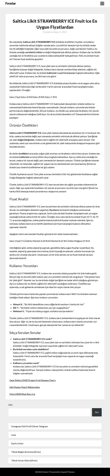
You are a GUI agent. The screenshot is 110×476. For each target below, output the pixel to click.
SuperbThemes (68, 472)
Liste (13, 435)
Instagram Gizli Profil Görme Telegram (29, 426)
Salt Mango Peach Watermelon (24, 387)
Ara (10, 405)
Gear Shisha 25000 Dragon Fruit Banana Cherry (32, 380)
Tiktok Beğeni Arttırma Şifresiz (26, 452)
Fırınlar (10, 3)
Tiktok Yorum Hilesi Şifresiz (24, 460)
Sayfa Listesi (17, 443)
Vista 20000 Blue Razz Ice (22, 394)
